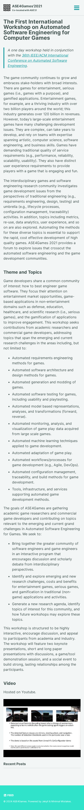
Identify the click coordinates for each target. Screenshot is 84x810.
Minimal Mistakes (61, 801)
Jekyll (45, 801)
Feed (10, 795)
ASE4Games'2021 (27, 7)
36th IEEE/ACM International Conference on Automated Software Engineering (38, 60)
